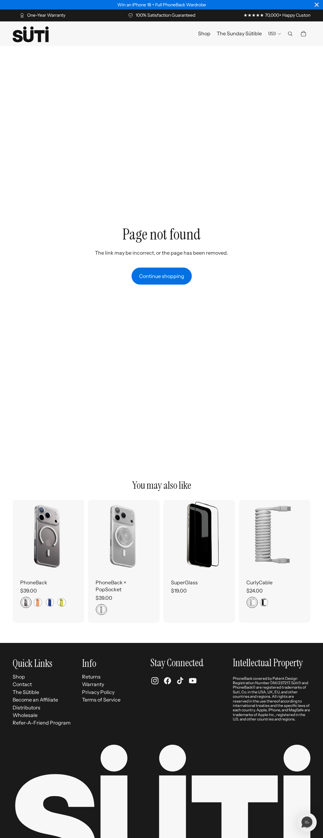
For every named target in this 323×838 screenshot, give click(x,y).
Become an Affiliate (35, 699)
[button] (307, 822)
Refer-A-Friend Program (42, 723)
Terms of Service (101, 699)
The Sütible (26, 692)
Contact (22, 684)
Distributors (26, 707)
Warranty (93, 684)
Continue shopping (161, 276)
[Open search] (290, 34)
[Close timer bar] (316, 4)
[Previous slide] (17, 536)
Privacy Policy (98, 692)
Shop (19, 676)
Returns (91, 676)
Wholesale (25, 715)
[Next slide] (79, 536)
